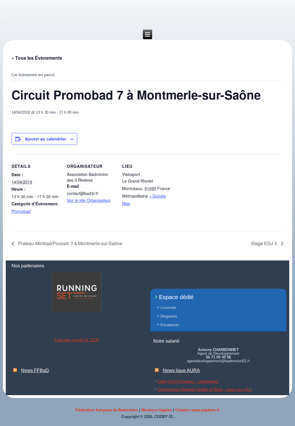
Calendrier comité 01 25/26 (76, 340)
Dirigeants (168, 316)
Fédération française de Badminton (106, 410)
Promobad (21, 211)
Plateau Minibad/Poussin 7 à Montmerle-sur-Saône (69, 243)
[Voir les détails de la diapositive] (76, 292)
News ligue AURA (181, 370)
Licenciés (168, 307)
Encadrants (169, 325)
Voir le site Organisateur (89, 200)
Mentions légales (156, 410)
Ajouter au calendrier (45, 139)
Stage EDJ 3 (264, 243)
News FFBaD (35, 370)
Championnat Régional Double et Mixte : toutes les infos (205, 389)
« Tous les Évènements (37, 58)
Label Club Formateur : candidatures (188, 381)
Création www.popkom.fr (197, 410)
